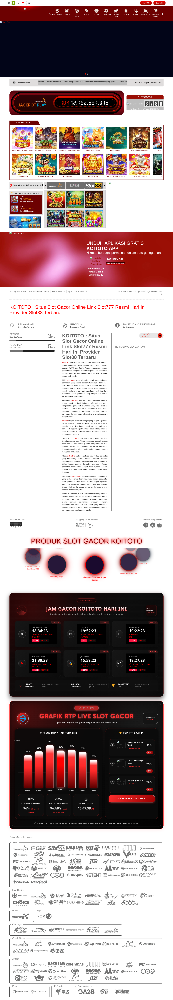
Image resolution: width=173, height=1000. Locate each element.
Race (86, 14)
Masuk (146, 3)
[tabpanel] (86, 49)
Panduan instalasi (115, 263)
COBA (57, 197)
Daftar (159, 3)
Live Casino (77, 16)
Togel (96, 14)
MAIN (24, 138)
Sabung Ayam (155, 16)
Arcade (125, 14)
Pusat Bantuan (58, 291)
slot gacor (71, 380)
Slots (67, 14)
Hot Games (57, 14)
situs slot (74, 400)
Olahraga (106, 14)
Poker (136, 14)
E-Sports (145, 14)
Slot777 (65, 421)
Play (41, 105)
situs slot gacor (76, 476)
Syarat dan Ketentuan (77, 291)
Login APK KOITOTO (146, 335)
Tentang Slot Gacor (17, 291)
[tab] (56, 185)
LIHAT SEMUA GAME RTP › (131, 799)
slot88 (76, 438)
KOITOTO (65, 363)
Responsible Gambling (39, 291)
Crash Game (116, 16)
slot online (71, 456)
